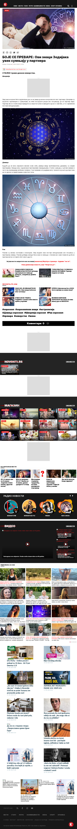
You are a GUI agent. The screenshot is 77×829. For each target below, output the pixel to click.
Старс (26, 6)
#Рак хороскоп (55, 312)
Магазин (12, 405)
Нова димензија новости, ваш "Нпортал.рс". (39, 265)
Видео (10, 526)
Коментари (35, 323)
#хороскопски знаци (26, 309)
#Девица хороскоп (12, 312)
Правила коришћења (56, 820)
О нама (6, 820)
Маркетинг (29, 820)
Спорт (53, 6)
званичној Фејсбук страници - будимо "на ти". (53, 261)
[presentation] (70, 496)
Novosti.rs (13, 361)
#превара (7, 316)
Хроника (59, 6)
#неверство (20, 316)
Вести (20, 6)
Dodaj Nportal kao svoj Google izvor (16, 69)
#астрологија (46, 309)
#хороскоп (8, 309)
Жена (48, 6)
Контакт (13, 820)
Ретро (31, 6)
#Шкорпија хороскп (35, 312)
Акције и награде (41, 820)
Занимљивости (39, 6)
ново (15, 6)
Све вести (70, 362)
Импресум (20, 820)
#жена (31, 316)
